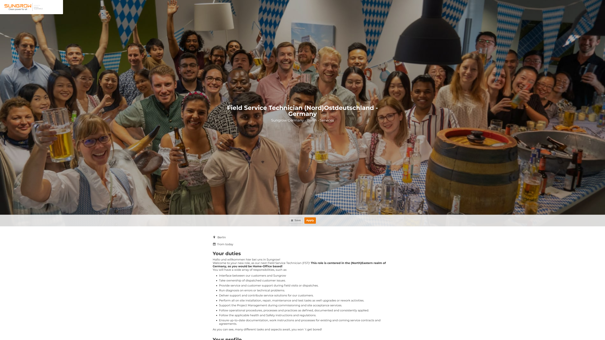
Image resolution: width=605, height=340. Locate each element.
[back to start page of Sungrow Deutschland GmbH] (23, 7)
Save (297, 220)
